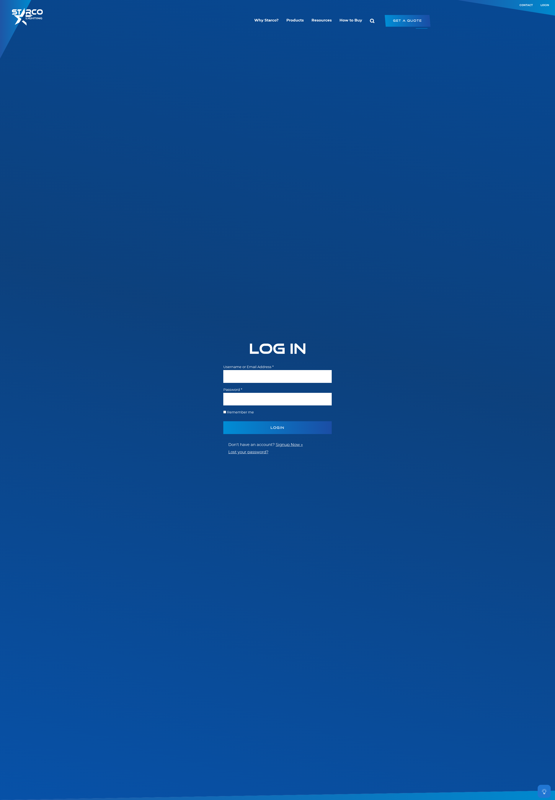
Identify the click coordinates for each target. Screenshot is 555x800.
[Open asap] (544, 791)
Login (544, 5)
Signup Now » (289, 445)
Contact (526, 5)
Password (232, 390)
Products (295, 20)
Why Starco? (266, 20)
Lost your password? (248, 452)
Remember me (240, 412)
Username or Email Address (248, 367)
